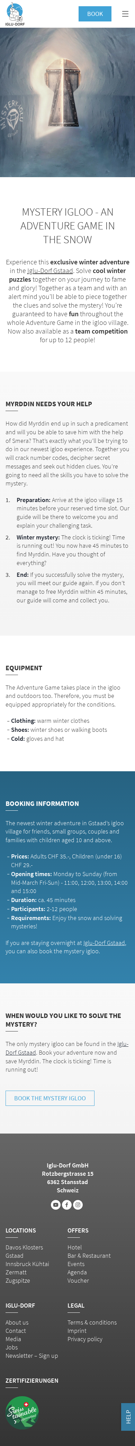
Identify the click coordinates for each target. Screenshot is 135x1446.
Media (13, 1339)
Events (76, 1264)
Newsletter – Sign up (32, 1355)
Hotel (75, 1247)
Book (95, 14)
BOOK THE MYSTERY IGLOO (50, 1098)
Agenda (77, 1272)
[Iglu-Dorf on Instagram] (78, 1205)
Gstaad (15, 1255)
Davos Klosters (24, 1247)
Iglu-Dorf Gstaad (50, 270)
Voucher (78, 1280)
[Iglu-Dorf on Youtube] (56, 1205)
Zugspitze (18, 1280)
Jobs (12, 1347)
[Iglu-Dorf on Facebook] (67, 1205)
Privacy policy (85, 1339)
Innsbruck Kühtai (27, 1264)
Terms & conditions (92, 1322)
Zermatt (16, 1272)
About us (17, 1322)
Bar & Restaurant (89, 1255)
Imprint (77, 1331)
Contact (16, 1331)
